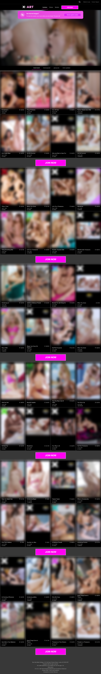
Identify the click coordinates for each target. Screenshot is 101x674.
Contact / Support (95, 2)
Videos (51, 7)
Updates (44, 7)
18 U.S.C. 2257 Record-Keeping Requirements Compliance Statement (50, 668)
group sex (56, 68)
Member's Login (86, 2)
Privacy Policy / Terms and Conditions (50, 670)
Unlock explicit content (72, 15)
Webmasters (50, 667)
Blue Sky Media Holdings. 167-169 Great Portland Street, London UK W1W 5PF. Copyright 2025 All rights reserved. (50, 663)
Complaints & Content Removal (50, 672)
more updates (66, 68)
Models (57, 7)
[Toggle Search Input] (80, 2)
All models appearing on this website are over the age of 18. (50, 665)
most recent (36, 68)
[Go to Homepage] (30, 6)
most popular (46, 68)
